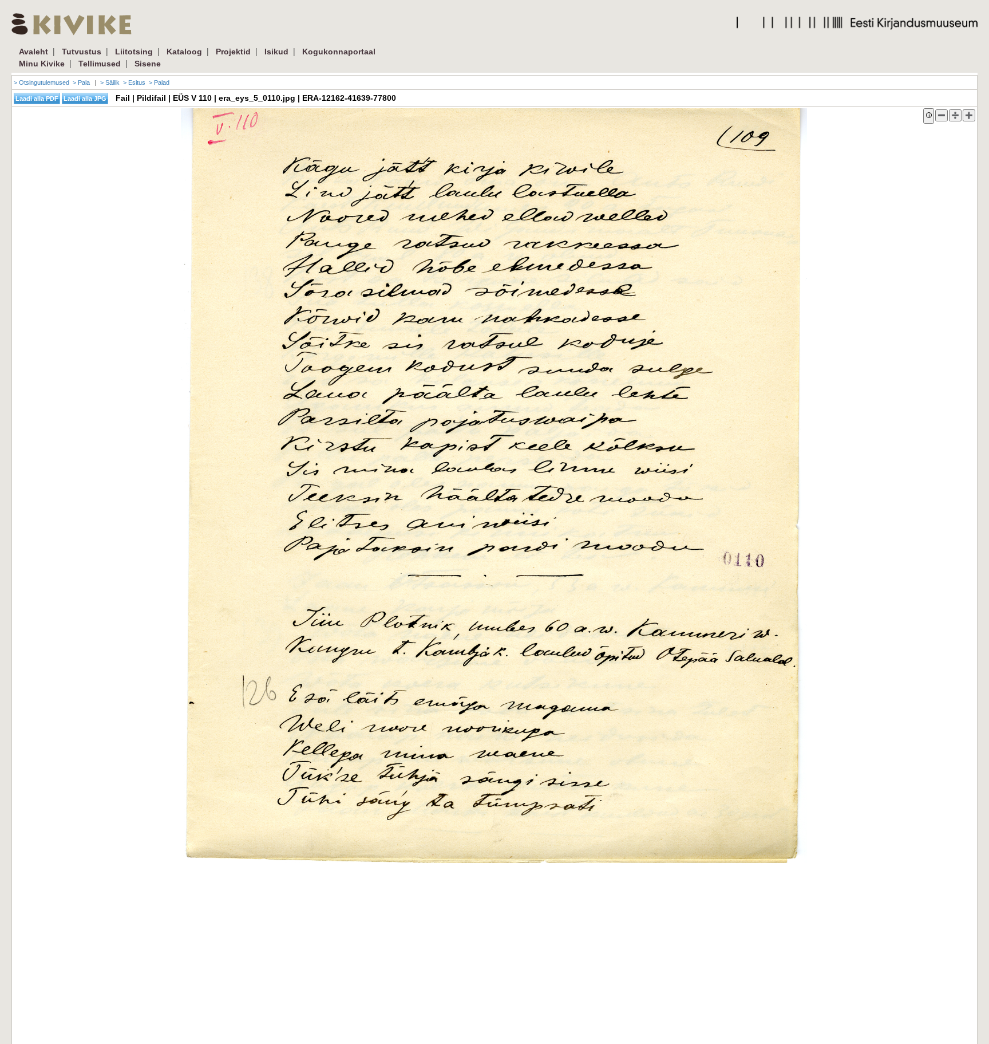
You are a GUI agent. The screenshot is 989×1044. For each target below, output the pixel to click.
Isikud (276, 51)
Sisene (147, 63)
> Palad (159, 82)
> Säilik (110, 82)
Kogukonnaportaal (338, 51)
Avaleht (33, 51)
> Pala (81, 82)
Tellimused (99, 63)
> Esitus (134, 82)
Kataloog (184, 51)
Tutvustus (81, 51)
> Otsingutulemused (41, 82)
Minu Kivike (42, 63)
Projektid (233, 51)
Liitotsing (134, 51)
